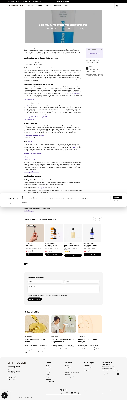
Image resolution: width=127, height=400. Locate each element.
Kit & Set (48, 370)
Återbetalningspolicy (101, 393)
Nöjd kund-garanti (69, 377)
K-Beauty (66, 5)
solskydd (41, 188)
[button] (117, 5)
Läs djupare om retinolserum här (33, 153)
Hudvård (39, 5)
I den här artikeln (91, 49)
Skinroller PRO (29, 245)
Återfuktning (96, 60)
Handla (47, 365)
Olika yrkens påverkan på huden (35, 340)
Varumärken (57, 5)
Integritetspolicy (87, 391)
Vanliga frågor (49, 377)
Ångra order (49, 379)
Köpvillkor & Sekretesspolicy (72, 372)
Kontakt (48, 374)
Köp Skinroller (30, 5)
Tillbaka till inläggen (29, 211)
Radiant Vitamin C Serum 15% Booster (71, 246)
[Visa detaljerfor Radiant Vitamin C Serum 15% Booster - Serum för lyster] (73, 233)
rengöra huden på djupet (73, 93)
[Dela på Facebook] (25, 264)
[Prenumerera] (118, 374)
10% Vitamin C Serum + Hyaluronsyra (51, 246)
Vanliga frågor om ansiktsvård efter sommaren (94, 52)
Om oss (48, 372)
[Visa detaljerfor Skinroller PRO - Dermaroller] (35, 233)
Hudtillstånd (47, 5)
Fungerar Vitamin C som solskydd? (87, 340)
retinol (74, 147)
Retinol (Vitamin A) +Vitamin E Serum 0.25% (91, 246)
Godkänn (117, 197)
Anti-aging (88, 60)
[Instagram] (14, 378)
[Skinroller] (15, 5)
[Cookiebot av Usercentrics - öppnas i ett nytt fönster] (12, 203)
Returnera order (50, 381)
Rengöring (26, 106)
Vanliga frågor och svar (93, 56)
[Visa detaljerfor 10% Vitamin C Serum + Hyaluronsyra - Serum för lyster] (54, 233)
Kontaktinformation (104, 391)
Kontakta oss (68, 368)
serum (30, 141)
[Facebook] (10, 378)
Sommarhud (95, 62)
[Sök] (106, 5)
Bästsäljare (48, 368)
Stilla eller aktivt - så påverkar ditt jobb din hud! (62, 340)
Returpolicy (67, 374)
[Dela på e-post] (27, 264)
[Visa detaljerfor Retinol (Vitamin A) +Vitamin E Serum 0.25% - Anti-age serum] (92, 233)
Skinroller (27, 157)
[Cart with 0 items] (117, 5)
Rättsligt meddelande (115, 391)
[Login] (111, 5)
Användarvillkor (95, 391)
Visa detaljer (24, 202)
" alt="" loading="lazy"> (29, 99)
